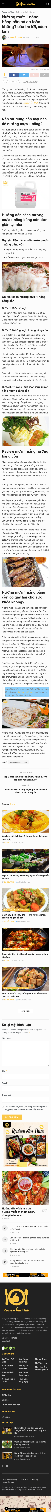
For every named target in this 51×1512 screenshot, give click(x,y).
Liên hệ (5, 1399)
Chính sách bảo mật (11, 1404)
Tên (4, 1071)
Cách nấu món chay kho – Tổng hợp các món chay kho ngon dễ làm (24, 916)
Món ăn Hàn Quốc (7, 1367)
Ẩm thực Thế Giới (8, 1360)
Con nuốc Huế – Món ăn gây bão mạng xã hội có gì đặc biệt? (29, 1239)
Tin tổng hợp (41, 1363)
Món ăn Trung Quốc (8, 1380)
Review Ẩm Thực (8, 12)
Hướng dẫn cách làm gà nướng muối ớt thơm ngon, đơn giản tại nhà (18, 1211)
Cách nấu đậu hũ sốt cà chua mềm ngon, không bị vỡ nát (25, 955)
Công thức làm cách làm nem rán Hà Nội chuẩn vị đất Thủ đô (29, 1227)
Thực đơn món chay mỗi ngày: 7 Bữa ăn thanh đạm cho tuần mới (24, 995)
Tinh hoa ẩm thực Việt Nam (25, 12)
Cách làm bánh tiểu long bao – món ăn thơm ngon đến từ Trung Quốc (27, 1250)
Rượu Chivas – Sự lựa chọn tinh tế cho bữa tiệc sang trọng (30, 1454)
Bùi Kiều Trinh (16, 37)
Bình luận (7, 1038)
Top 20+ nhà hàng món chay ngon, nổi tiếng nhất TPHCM (25, 877)
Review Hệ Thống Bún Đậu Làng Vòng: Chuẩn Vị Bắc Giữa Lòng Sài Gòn (30, 1430)
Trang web (6, 1095)
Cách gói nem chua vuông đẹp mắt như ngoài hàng (30, 1443)
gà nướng (6, 1417)
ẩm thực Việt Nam (26, 692)
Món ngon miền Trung (24, 1373)
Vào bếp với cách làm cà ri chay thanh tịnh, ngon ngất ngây (25, 837)
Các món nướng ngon (18, 762)
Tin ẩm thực (41, 1359)
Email (5, 1083)
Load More (25, 1011)
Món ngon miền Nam (23, 1367)
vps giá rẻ (6, 1341)
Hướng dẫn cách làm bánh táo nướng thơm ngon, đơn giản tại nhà (27, 1261)
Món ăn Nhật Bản (8, 1373)
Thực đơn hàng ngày (23, 1380)
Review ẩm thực (8, 1482)
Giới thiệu (6, 1395)
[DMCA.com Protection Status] (8, 1347)
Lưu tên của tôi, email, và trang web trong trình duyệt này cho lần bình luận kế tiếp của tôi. (26, 1108)
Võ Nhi (6, 843)
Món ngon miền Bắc (23, 1360)
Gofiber (39, 1490)
